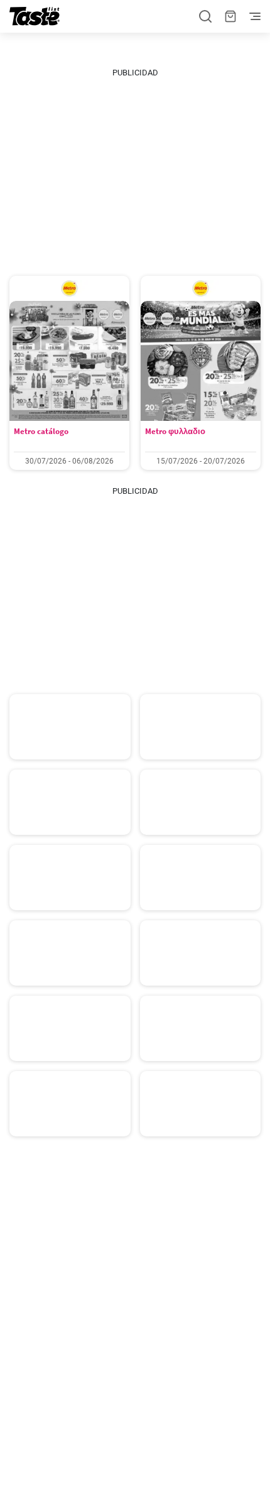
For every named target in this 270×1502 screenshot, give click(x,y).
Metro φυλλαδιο (175, 431)
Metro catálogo (41, 431)
